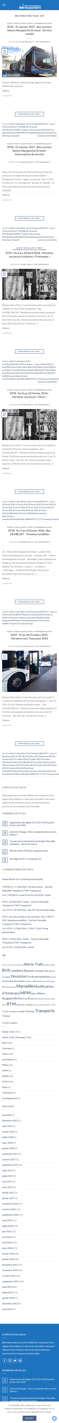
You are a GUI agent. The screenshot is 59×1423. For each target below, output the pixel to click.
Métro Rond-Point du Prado (44, 999)
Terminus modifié (16, 1011)
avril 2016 (7, 1242)
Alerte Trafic (13, 23)
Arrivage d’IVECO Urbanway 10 (25, 858)
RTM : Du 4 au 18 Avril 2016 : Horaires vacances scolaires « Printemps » (29, 254)
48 (16, 130)
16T (15, 127)
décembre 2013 (10, 1303)
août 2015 (7, 1286)
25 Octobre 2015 (40, 762)
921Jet (25, 768)
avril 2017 (7, 1181)
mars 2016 (7, 1248)
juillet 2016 (7, 1225)
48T (18, 130)
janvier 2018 (8, 1148)
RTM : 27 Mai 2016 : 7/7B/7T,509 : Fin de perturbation (25, 930)
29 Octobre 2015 (40, 765)
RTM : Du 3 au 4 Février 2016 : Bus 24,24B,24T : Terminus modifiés (29, 532)
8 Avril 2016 (34, 373)
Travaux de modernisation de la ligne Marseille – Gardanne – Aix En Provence (33, 842)
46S (10, 130)
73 (22, 130)
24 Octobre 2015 (15, 762)
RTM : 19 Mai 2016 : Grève (20, 947)
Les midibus (8, 1059)
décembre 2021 (10, 1120)
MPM (22, 133)
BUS (46, 23)
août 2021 (7, 1126)
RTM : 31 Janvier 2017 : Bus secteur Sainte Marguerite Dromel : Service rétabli (29, 30)
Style (4, 1087)
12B (19, 756)
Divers (5, 1053)
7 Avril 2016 (25, 373)
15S (6, 127)
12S (22, 756)
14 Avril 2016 (37, 367)
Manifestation (10, 987)
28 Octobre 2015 (27, 765)
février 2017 (8, 1192)
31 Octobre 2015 (13, 768)
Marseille (16, 133)
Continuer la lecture (29, 114)
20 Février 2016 (32, 510)
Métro (30, 250)
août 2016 (7, 1220)
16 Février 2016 (32, 507)
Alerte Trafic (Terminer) (32, 23)
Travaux (21, 623)
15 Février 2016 (19, 507)
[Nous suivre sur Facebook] (4, 1360)
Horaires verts (36, 771)
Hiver (37, 513)
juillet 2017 (7, 1176)
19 (3, 965)
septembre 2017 (10, 1164)
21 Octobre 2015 (20, 759)
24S (39, 370)
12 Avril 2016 (16, 367)
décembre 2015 (10, 1264)
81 (20, 965)
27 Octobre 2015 (13, 765)
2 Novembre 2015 (46, 756)
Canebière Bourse (21, 970)
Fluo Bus (53, 977)
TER (6, 1011)
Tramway (42, 250)
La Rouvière (12, 617)
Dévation (46, 614)
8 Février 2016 (25, 513)
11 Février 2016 (21, 504)
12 (16, 756)
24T (27, 127)
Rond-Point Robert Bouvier (26, 620)
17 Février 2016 (45, 507)
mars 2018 (7, 1142)
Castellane (39, 970)
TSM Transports (42, 42)
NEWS (5, 1076)
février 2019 (8, 1131)
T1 (36, 379)
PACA (4, 1005)
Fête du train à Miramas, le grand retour (29, 850)
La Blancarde (37, 981)
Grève (5, 981)
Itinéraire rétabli (16, 981)
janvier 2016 (8, 1259)
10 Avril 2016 (46, 364)
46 (8, 130)
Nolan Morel (8, 879)
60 (18, 965)
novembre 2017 (10, 1153)
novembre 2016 (10, 1203)
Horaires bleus (14, 376)
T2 (38, 379)
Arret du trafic (39, 130)
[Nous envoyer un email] (20, 1360)
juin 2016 (6, 1231)
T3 (41, 519)
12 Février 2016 (34, 504)
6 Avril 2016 (15, 373)
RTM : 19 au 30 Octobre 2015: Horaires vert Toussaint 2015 (29, 636)
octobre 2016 (9, 1209)
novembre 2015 (10, 1270)
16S (11, 127)
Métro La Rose (25, 998)
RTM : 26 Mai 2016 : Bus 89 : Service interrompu (31, 909)
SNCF (47, 1005)
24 (21, 127)
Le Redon (21, 617)
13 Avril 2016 (26, 367)
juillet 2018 (7, 1137)
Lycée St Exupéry (48, 981)
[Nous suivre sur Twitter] (15, 1360)
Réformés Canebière (24, 1005)
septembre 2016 (10, 1214)
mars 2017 (7, 1187)
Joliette (28, 981)
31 (8, 965)
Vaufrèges (29, 623)
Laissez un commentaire (47, 136)
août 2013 (7, 1309)
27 (6, 965)
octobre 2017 (9, 1159)
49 (13, 965)
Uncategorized (9, 1098)
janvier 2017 (8, 1198)
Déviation (18, 976)
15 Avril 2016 (48, 367)
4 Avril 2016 (49, 370)
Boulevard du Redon (30, 614)
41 (10, 965)
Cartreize (6, 1048)
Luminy (28, 617)
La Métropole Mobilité (31, 879)
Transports (15, 136)
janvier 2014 (8, 1297)
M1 (8, 379)
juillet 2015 (7, 1292)
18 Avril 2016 (26, 370)
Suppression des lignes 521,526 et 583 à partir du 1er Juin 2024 (32, 823)
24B (23, 127)
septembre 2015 (10, 1281)
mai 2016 (6, 1237)
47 (13, 130)
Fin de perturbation (38, 976)
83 (41, 373)
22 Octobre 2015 (34, 759)
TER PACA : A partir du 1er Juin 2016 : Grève (29, 895)
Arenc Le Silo (49, 965)
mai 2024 (6, 1115)
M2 (11, 379)
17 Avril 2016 (16, 370)
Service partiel (39, 1005)
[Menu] (4, 4)
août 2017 (7, 1170)
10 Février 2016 (8, 504)
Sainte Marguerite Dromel (40, 133)
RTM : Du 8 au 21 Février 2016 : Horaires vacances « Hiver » (29, 395)
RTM (50, 23)
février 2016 (8, 1253)
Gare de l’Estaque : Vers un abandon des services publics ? (33, 833)
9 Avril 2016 (47, 373)
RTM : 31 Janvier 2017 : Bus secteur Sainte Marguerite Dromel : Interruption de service (29, 150)
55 (15, 965)
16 (9, 127)
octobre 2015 (9, 1275)
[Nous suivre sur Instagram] (10, 1360)
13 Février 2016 (47, 504)
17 (18, 127)
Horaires (14, 771)
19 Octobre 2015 (31, 756)
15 (3, 127)
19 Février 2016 (19, 510)
